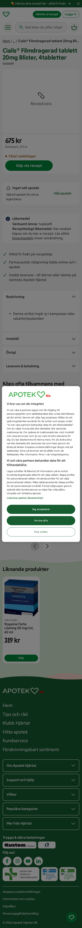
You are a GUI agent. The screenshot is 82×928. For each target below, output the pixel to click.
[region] (41, 464)
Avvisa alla (41, 520)
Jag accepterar (41, 509)
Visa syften (41, 531)
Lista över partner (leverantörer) (25, 497)
